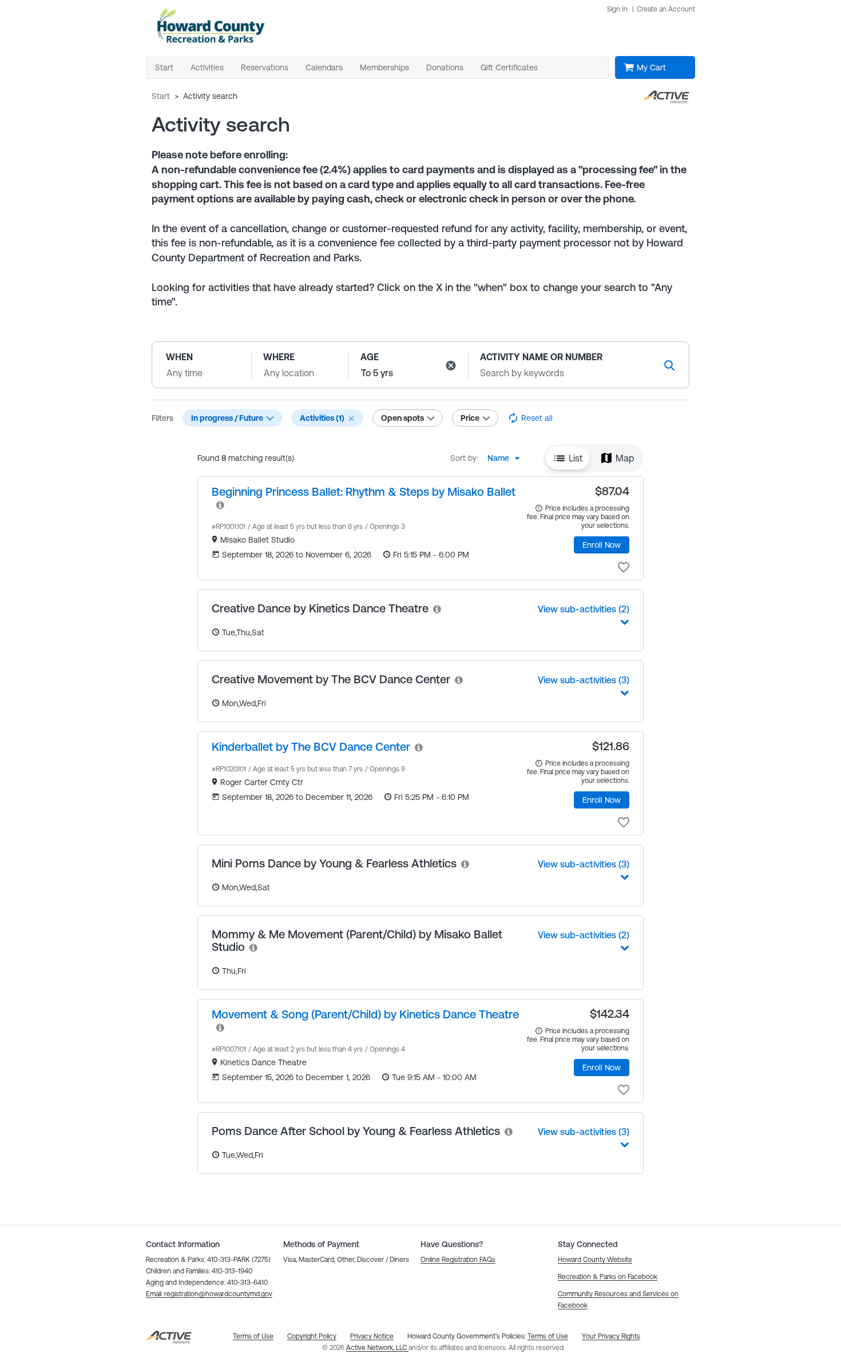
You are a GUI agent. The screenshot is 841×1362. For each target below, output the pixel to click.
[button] (451, 365)
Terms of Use (547, 1336)
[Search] (669, 365)
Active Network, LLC (377, 1348)
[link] (363, 491)
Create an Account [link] (666, 9)
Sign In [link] (617, 9)
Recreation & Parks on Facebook (607, 1277)
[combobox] (507, 458)
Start (161, 96)
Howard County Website (595, 1260)
